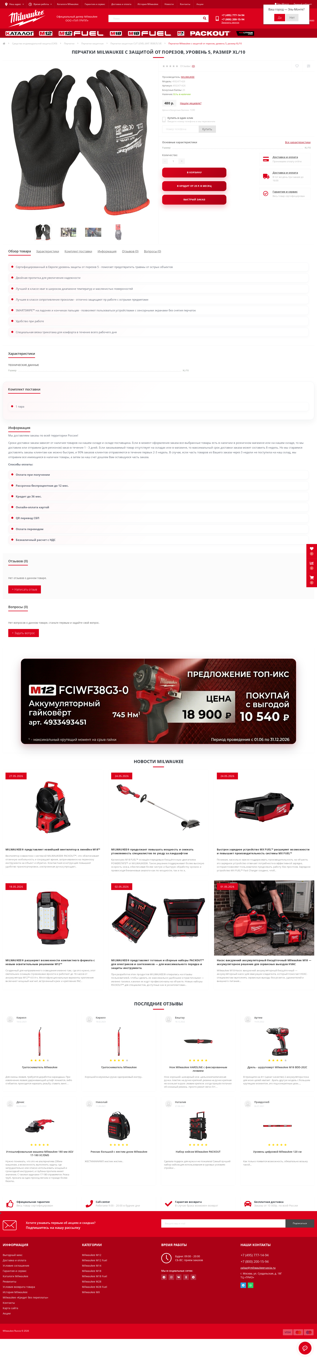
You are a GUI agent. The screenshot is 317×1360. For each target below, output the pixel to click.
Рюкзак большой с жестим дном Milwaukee (119, 1151)
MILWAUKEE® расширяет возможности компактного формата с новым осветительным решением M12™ (50, 962)
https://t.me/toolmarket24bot (164, 1277)
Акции (199, 4)
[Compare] (308, 66)
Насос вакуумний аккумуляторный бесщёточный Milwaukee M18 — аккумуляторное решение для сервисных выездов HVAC (264, 962)
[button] (311, 580)
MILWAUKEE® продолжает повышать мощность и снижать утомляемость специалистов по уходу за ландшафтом (152, 851)
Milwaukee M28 (91, 1281)
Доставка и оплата (121, 4)
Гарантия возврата (188, 1202)
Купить (207, 129)
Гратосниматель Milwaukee (39, 1067)
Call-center (103, 1202)
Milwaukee (187, 77)
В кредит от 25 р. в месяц (194, 186)
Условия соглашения (16, 1265)
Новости (169, 4)
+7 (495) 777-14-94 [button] (255, 1255)
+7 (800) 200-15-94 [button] (255, 1261)
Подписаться (300, 1223)
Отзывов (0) (130, 251)
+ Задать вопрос (23, 633)
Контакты (185, 4)
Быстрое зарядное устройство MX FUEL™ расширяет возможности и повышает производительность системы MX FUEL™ (263, 851)
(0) (193, 66)
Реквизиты (9, 1281)
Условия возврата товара (19, 1287)
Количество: (170, 155)
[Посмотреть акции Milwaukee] (158, 701)
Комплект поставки (78, 251)
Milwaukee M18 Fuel (94, 1276)
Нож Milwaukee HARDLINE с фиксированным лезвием (198, 1068)
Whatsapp (250, 1285)
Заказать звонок (230, 22)
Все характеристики (298, 142)
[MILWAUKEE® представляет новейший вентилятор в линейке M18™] (53, 807)
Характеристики (47, 251)
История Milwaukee (148, 4)
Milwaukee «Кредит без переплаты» (25, 1297)
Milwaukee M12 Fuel (94, 1260)
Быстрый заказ (194, 199)
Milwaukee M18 (91, 1271)
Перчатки (69, 43)
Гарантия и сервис (95, 4)
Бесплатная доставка (269, 1202)
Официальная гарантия (33, 1202)
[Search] (204, 18)
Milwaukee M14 (91, 1265)
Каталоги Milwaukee (68, 4)
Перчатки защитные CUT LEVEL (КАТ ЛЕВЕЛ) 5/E (136, 43)
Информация (107, 251)
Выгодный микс (13, 1255)
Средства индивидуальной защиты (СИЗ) (34, 43)
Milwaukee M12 (91, 1255)
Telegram (243, 1285)
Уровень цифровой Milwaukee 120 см (277, 1151)
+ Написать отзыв (24, 589)
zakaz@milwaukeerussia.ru (258, 1268)
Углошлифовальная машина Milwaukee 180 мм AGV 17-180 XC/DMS (39, 1153)
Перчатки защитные (92, 43)
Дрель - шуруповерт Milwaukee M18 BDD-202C (277, 1067)
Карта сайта (10, 1308)
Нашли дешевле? (190, 103)
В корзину (194, 172)
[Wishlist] (297, 66)
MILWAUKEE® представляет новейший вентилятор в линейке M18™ (53, 849)
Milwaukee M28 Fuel (94, 1287)
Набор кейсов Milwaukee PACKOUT (198, 1151)
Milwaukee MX (91, 1292)
